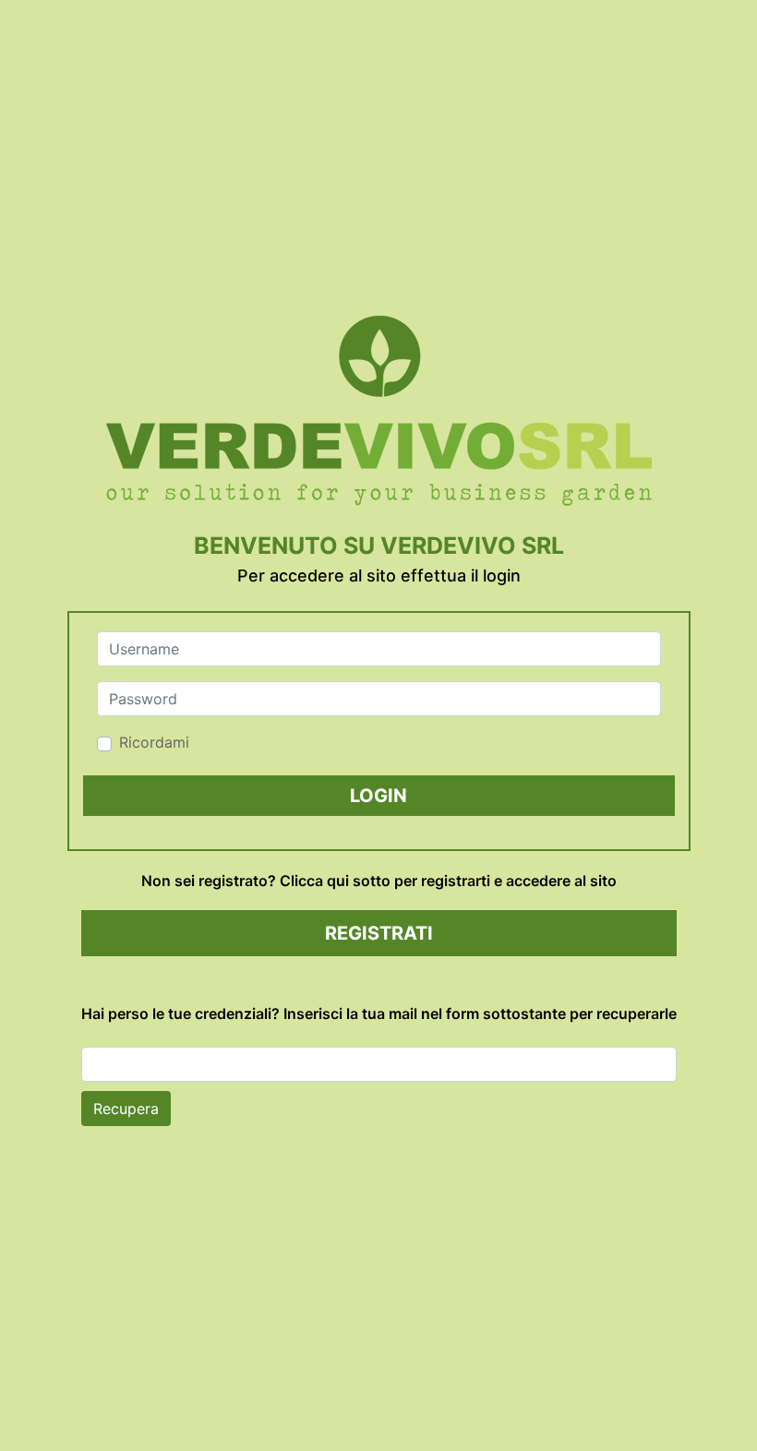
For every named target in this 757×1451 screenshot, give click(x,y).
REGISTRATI (379, 933)
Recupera (126, 1108)
